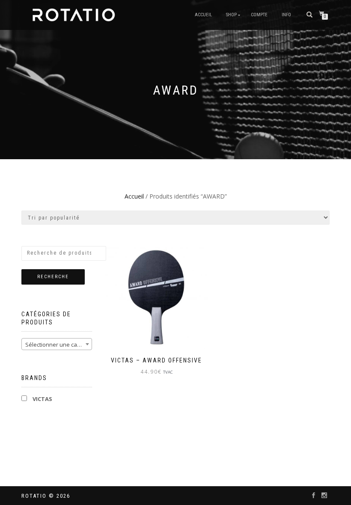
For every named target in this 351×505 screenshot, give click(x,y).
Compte (259, 15)
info (286, 15)
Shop (231, 15)
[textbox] (57, 345)
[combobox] (56, 344)
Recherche (53, 276)
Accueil (203, 15)
